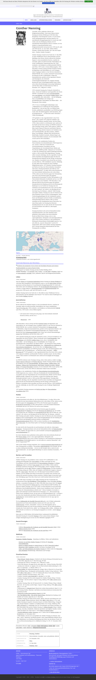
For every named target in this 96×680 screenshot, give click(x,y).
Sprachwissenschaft (37, 288)
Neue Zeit (25, 308)
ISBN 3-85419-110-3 (55, 580)
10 (17, 451)
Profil (49, 355)
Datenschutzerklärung (48, 3)
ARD (29, 468)
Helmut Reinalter (48, 607)
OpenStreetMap (55, 250)
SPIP (43, 677)
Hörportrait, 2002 (23, 547)
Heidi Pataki (41, 365)
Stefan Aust (35, 485)
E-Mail (19, 663)
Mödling (25, 296)
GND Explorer (44, 626)
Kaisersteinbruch (45, 446)
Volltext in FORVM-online (46, 610)
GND (29, 626)
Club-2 (37, 480)
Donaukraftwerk (20, 411)
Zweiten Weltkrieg (55, 281)
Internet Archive (55, 612)
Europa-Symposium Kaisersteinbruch (50, 445)
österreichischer (22, 273)
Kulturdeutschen (58, 429)
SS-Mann (59, 481)
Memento (35, 612)
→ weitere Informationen (55, 661)
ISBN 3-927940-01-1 (22, 605)
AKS (54, 626)
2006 (49, 271)
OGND (50, 626)
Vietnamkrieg (30, 403)
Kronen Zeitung (22, 437)
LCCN (57, 626)
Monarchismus (20, 440)
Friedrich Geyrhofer (50, 365)
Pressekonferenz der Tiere (42, 412)
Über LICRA (33, 20)
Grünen (18, 417)
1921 (36, 271)
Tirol (58, 271)
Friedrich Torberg (42, 324)
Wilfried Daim (48, 347)
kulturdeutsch (55, 431)
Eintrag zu (26, 545)
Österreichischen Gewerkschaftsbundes (49, 371)
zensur (17, 334)
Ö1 (54, 547)
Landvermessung (20, 505)
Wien (40, 271)
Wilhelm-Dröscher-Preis (25, 529)
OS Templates (76, 677)
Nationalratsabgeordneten (22, 421)
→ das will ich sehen (54, 672)
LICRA (17, 23)
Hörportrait (24, 320)
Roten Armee (53, 283)
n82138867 (19, 627)
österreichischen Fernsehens (46, 463)
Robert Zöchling (51, 677)
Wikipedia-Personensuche (39, 627)
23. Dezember (31, 271)
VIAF (24, 627)
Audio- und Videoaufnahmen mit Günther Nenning (32, 549)
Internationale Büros (45, 20)
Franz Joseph (36, 465)
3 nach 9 (39, 468)
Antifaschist (19, 497)
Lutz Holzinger (39, 95)
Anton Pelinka (21, 569)
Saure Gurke (24, 472)
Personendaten (21, 631)
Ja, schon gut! (88, 1)
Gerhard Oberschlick (27, 367)
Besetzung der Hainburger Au (46, 411)
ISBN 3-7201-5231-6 (48, 600)
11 (60, 476)
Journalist (28, 273)
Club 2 (43, 467)
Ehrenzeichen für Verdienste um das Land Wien (36, 530)
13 (51, 517)
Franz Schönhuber (42, 481)
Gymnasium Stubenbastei (33, 281)
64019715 (29, 627)
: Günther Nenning (24, 539)
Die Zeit (41, 576)
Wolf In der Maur (40, 389)
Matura (23, 281)
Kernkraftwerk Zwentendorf (23, 404)
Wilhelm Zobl (25, 365)
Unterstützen (67, 20)
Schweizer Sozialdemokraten (54, 423)
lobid (38, 626)
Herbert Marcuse (37, 362)
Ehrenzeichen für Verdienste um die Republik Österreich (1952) (40, 527)
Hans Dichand (21, 559)
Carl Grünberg (35, 461)
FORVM (58, 308)
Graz (24, 288)
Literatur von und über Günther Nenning (29, 542)
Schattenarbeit (21, 257)
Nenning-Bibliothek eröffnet (25, 612)
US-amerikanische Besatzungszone (49, 287)
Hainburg (29, 411)
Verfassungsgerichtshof (31, 332)
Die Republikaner (32, 481)
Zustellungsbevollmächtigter (33, 345)
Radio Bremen (46, 468)
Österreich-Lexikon (53, 545)
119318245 (34, 626)
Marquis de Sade (52, 327)
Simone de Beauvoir (25, 362)
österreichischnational (21, 432)
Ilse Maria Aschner (43, 363)
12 (22, 498)
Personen (57, 20)
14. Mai (45, 271)
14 (53, 517)
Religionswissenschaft (50, 288)
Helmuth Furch (31, 588)
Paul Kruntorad (33, 365)
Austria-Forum (38, 545)
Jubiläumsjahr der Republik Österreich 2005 (31, 501)
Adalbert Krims (55, 95)
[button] (38, 240)
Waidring (54, 271)
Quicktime (31, 547)
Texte (26, 20)
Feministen (19, 429)
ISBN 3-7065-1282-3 (25, 573)
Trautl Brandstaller (54, 93)
